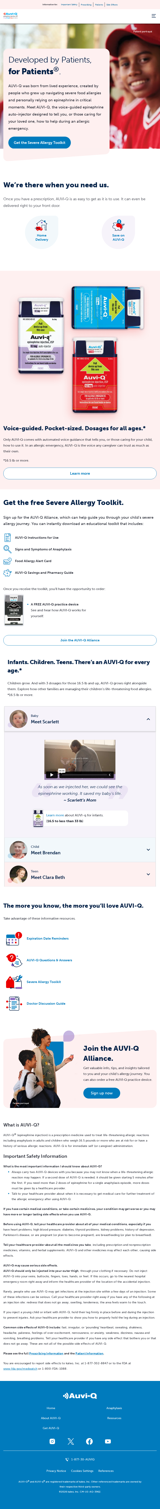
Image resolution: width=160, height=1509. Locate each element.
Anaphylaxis (114, 1408)
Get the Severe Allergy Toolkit (39, 142)
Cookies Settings (82, 1471)
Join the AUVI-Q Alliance (80, 640)
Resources (114, 1418)
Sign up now (102, 1093)
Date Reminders (48, 938)
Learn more (80, 473)
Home (51, 1408)
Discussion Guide (46, 1004)
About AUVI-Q (51, 1418)
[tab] (80, 718)
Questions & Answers (49, 960)
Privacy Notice (56, 1471)
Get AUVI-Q (51, 1428)
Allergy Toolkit (44, 982)
